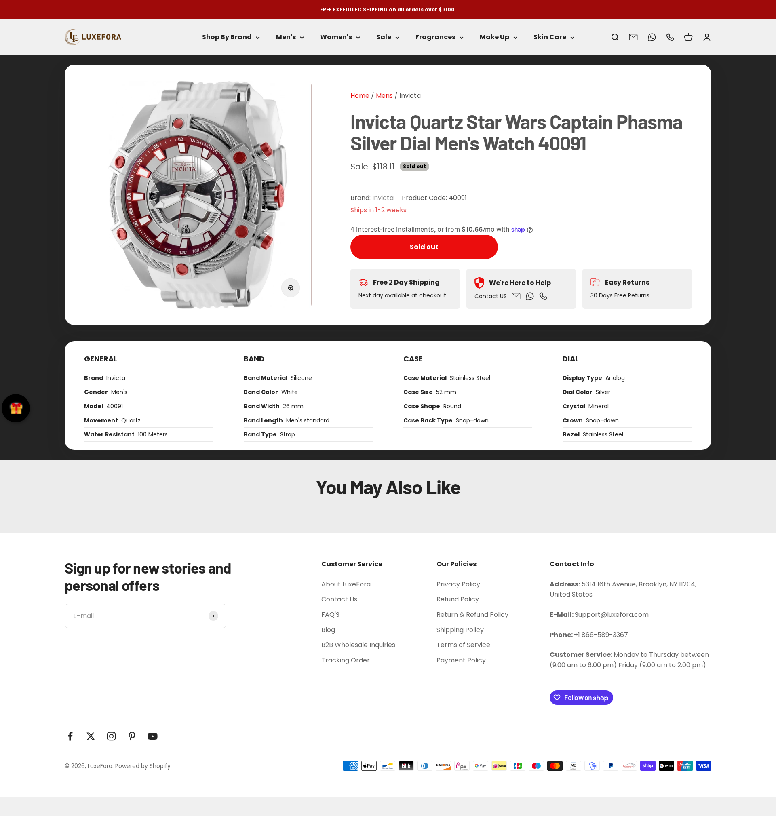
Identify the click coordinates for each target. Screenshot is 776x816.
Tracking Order (345, 660)
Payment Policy (461, 660)
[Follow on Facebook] (70, 736)
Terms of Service (463, 644)
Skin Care (550, 37)
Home (359, 95)
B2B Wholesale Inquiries (358, 644)
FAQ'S (330, 614)
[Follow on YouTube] (152, 736)
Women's (336, 37)
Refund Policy (457, 599)
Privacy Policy (458, 584)
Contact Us (339, 599)
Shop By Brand (227, 37)
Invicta (410, 95)
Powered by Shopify (143, 766)
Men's (286, 37)
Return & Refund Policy (472, 614)
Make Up (494, 37)
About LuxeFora (346, 584)
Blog (328, 630)
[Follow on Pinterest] (132, 736)
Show (16, 408)
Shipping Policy (460, 630)
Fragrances (435, 37)
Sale (383, 37)
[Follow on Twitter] (90, 736)
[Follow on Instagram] (111, 736)
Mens (383, 95)
